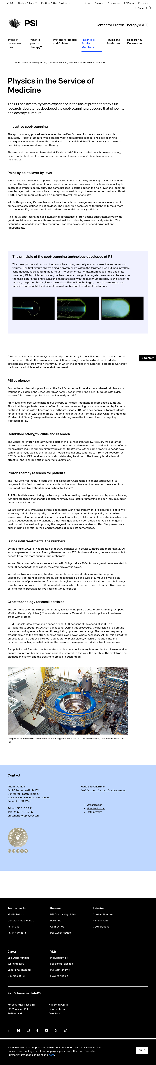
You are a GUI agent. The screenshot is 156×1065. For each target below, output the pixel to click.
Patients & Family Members (64, 62)
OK (140, 1050)
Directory (54, 1013)
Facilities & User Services (54, 3)
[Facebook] (37, 1030)
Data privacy (94, 811)
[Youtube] (46, 1030)
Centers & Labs (26, 3)
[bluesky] (18, 1030)
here (51, 1054)
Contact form (57, 1009)
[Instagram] (28, 1030)
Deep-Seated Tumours (93, 62)
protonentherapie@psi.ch (23, 815)
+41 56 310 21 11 (58, 1004)
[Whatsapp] (65, 1030)
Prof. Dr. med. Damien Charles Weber (103, 790)
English (142, 3)
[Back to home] (22, 23)
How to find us (96, 808)
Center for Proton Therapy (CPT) (122, 25)
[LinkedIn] (9, 1030)
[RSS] (56, 1030)
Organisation (94, 804)
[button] (147, 358)
